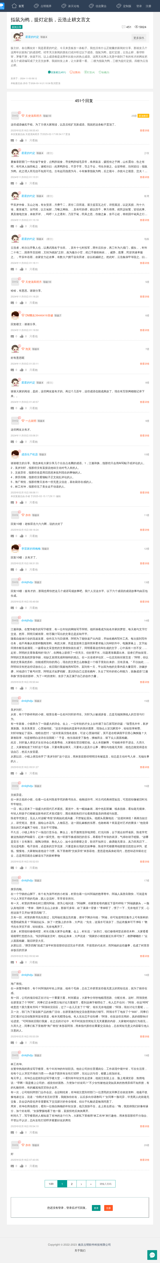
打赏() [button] (89, 72)
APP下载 (45, 17)
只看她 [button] (33, 140)
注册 (148, 6)
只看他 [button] (33, 336)
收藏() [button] (104, 72)
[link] (19, 112)
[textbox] (105, 1183)
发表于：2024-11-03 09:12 (24, 78)
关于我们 (80, 1250)
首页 (18, 5)
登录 (139, 6)
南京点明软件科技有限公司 (94, 1244)
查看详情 (144, 130)
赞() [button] (76, 72)
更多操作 (138, 38)
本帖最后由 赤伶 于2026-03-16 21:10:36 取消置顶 (35, 83)
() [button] (57, 72)
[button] (15, 140)
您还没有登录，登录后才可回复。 (79, 1208)
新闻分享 (16, 26)
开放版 (19, 17)
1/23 (51, 1183)
